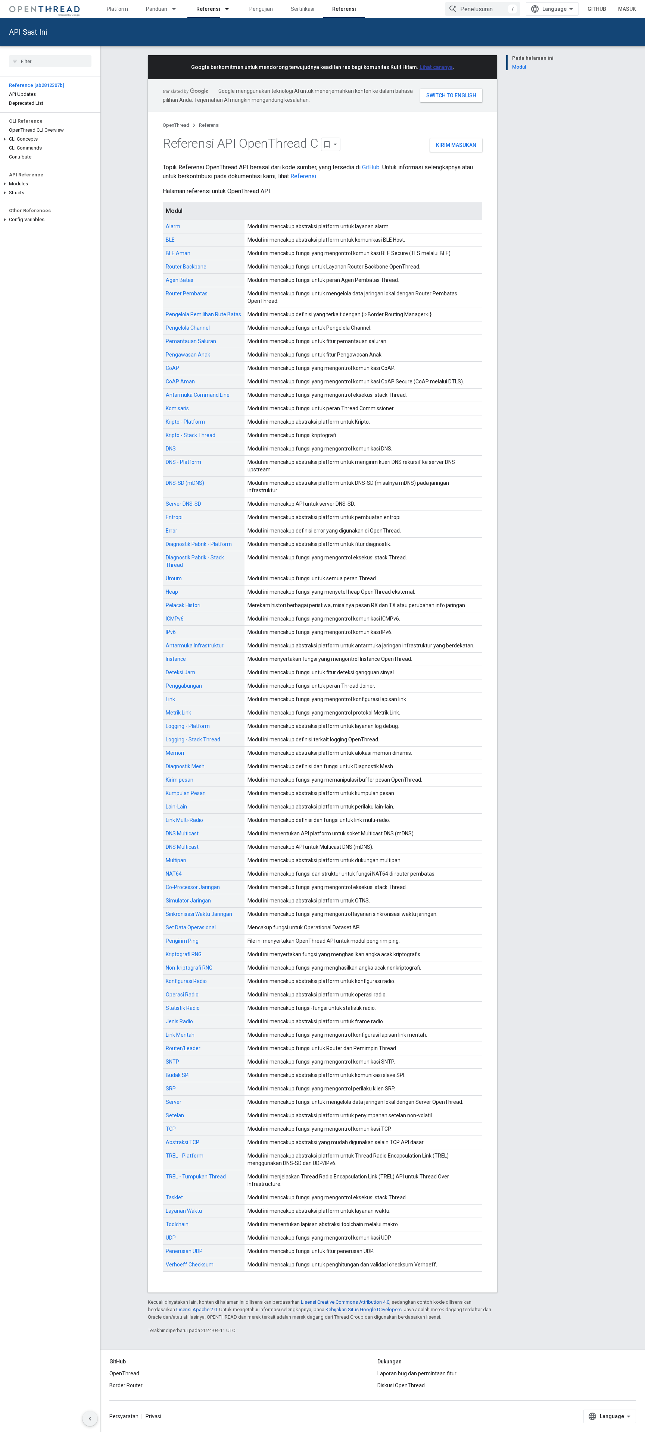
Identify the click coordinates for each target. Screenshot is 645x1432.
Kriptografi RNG (184, 954)
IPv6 (171, 632)
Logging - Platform (188, 726)
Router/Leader (183, 1048)
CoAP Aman (180, 381)
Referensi (208, 9)
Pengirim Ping (182, 941)
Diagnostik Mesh (185, 766)
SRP (171, 1089)
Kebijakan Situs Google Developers (363, 1309)
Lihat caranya (436, 67)
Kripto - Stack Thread (190, 435)
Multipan (176, 860)
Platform (117, 9)
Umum (174, 578)
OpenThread (176, 125)
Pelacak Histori (183, 605)
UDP (171, 1238)
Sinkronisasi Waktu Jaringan (199, 914)
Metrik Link (178, 713)
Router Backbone (186, 267)
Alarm (173, 226)
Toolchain (177, 1224)
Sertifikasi (302, 9)
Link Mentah (180, 1035)
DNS (171, 449)
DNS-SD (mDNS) (185, 483)
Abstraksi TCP (182, 1142)
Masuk (627, 9)
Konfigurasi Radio (186, 981)
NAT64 (174, 874)
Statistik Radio (183, 1008)
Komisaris (177, 408)
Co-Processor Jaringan (193, 887)
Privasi (153, 1416)
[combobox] (482, 9)
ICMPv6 (175, 619)
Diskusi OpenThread (401, 1385)
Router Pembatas (187, 293)
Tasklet (174, 1197)
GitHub (597, 9)
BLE (170, 240)
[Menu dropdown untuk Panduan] (177, 9)
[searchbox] (50, 61)
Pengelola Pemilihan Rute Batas (203, 314)
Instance (176, 659)
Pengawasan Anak (188, 355)
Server (173, 1102)
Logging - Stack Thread (193, 739)
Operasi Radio (182, 995)
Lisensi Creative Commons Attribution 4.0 (345, 1302)
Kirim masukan (456, 145)
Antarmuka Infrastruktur (195, 646)
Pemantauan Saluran (191, 341)
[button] (50, 139)
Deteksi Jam (180, 672)
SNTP (172, 1062)
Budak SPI (178, 1075)
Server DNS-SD (183, 504)
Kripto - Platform (185, 422)
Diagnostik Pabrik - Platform (199, 544)
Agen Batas (179, 280)
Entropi (174, 517)
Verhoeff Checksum (190, 1265)
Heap (172, 592)
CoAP (172, 368)
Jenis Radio (179, 1021)
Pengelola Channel (188, 328)
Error (171, 531)
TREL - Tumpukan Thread (196, 1177)
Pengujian (261, 9)
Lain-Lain (176, 807)
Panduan (156, 9)
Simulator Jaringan (188, 901)
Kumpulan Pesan (186, 793)
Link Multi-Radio (184, 820)
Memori (175, 753)
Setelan (175, 1115)
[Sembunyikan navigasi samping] (89, 1418)
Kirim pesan (179, 780)
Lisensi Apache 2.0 (196, 1309)
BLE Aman (178, 253)
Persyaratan (123, 1416)
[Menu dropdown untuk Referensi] (230, 9)
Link (170, 699)
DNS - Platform (183, 462)
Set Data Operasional (191, 927)
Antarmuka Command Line (198, 395)
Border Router (126, 1385)
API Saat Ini (28, 32)
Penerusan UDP (184, 1251)
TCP (171, 1129)
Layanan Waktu (184, 1211)
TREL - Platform (184, 1156)
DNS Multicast (182, 833)
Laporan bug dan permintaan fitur (417, 1373)
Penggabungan (184, 686)
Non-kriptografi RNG (189, 968)
